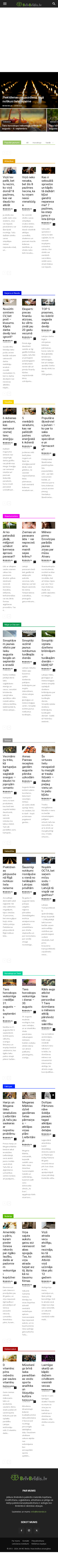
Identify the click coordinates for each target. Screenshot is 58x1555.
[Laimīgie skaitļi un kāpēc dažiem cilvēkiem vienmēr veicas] (48, 1358)
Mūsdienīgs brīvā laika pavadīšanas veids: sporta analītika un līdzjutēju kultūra (28, 1380)
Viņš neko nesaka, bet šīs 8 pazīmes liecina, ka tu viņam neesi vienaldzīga (28, 191)
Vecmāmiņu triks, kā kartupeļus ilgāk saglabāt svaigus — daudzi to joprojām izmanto (9, 772)
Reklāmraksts (8, 1386)
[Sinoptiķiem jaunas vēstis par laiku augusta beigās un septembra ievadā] (9, 633)
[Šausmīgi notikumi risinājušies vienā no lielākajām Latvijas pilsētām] (29, 860)
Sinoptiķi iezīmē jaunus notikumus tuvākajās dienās (29, 649)
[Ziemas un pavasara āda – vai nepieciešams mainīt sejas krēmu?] (29, 525)
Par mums (16, 1541)
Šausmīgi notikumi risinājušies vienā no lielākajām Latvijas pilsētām (29, 877)
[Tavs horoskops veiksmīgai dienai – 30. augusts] (29, 982)
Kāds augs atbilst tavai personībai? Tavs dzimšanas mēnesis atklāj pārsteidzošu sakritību (48, 1007)
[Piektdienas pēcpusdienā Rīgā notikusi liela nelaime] (29, 90)
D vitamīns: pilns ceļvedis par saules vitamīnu (9, 1373)
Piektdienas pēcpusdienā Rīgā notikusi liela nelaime (9, 877)
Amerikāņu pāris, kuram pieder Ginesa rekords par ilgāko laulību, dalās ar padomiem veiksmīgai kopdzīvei (9, 1255)
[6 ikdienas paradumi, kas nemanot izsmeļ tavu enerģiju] (9, 411)
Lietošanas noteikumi (20, 1544)
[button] (4, 4)
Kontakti (26, 1541)
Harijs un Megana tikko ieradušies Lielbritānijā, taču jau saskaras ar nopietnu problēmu (9, 1118)
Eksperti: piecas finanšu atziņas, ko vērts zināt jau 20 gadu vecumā (27, 321)
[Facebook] (21, 1530)
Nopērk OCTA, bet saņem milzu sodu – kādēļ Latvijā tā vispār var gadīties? (48, 881)
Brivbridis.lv (8, 209)
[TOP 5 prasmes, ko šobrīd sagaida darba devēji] (48, 302)
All (27, 143)
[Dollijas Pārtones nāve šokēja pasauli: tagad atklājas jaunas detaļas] (48, 1095)
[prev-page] (4, 153)
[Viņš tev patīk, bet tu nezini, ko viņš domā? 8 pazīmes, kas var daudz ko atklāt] (9, 170)
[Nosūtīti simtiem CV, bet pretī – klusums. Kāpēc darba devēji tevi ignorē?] (9, 302)
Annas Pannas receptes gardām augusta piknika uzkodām (28, 767)
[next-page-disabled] (9, 153)
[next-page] (9, 273)
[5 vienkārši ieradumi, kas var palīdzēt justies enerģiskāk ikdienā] (29, 411)
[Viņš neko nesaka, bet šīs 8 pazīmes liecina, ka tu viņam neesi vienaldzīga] (29, 170)
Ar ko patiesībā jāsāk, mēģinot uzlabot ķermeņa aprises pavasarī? (9, 544)
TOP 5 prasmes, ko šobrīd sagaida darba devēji (47, 317)
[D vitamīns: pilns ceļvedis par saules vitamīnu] (9, 1358)
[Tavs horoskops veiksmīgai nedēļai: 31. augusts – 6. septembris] (23, 120)
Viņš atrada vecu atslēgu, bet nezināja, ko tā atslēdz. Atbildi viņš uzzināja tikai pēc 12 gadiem (47, 1255)
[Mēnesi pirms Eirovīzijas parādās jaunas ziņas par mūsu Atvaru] (48, 525)
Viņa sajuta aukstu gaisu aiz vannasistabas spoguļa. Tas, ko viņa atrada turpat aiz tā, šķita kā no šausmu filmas (28, 1257)
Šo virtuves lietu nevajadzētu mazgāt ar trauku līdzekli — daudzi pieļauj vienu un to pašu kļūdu (48, 775)
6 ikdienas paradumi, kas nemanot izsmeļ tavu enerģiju (9, 428)
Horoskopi (7, 122)
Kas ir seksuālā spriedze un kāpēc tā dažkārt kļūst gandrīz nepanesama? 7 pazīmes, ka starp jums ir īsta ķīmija (48, 198)
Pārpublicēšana (38, 1541)
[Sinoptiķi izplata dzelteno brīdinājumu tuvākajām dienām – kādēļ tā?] (48, 633)
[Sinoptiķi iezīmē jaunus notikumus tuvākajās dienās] (29, 633)
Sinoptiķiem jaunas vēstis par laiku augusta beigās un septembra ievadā (9, 653)
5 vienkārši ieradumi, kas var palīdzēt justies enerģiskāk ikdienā (28, 430)
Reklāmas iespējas (39, 1544)
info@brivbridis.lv (38, 1511)
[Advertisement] (29, 42)
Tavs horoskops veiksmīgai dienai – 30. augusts (29, 998)
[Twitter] (36, 1530)
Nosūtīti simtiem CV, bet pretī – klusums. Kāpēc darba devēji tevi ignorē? (9, 322)
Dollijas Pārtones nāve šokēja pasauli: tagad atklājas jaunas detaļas (47, 1116)
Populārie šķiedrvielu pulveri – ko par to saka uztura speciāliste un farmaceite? (48, 433)
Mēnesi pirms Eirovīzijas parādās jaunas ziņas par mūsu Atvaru (48, 544)
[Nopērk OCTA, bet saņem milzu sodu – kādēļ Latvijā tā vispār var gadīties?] (48, 860)
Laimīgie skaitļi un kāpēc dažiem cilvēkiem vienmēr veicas (48, 1375)
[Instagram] (29, 1530)
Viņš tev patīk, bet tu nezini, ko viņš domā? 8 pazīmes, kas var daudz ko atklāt (9, 191)
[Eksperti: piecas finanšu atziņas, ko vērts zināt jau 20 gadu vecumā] (29, 302)
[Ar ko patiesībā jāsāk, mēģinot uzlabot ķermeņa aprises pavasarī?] (9, 525)
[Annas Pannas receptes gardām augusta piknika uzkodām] (29, 749)
